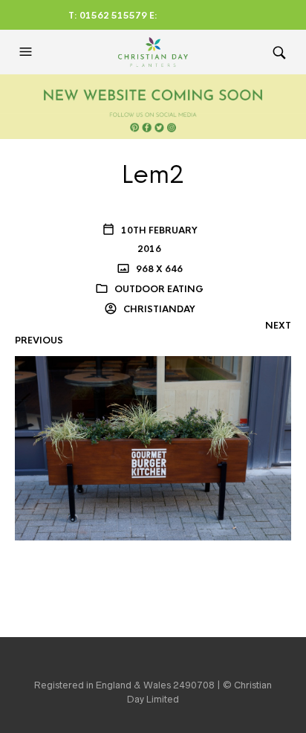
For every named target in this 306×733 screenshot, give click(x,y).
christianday (158, 309)
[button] (27, 52)
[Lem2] (153, 447)
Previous (39, 340)
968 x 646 (158, 269)
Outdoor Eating (159, 289)
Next (278, 326)
